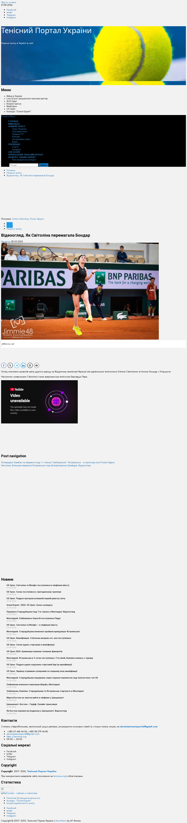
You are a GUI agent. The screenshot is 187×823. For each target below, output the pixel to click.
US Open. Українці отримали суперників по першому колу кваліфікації (42, 671)
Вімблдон (12, 106)
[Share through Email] (36, 365)
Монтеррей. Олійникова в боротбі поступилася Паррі (34, 618)
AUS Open (12, 101)
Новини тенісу (16, 126)
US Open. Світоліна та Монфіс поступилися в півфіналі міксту (38, 585)
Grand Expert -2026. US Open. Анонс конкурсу (30, 605)
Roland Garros (14, 103)
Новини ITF (18, 134)
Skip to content (8, 2)
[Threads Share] (30, 365)
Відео (10, 223)
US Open (11, 108)
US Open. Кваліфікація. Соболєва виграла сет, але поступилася (39, 638)
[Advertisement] (83, 66)
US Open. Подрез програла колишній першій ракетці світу (36, 598)
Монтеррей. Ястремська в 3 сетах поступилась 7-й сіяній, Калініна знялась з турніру (50, 658)
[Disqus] (93, 501)
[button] (8, 116)
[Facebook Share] (3, 365)
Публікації (14, 144)
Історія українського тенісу (20, 803)
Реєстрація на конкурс (24, 159)
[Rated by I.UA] (7, 790)
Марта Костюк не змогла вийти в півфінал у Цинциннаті (35, 697)
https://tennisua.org (16, 736)
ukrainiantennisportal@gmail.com (23, 734)
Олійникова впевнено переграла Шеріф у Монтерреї (33, 684)
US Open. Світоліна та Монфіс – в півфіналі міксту (32, 625)
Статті (15, 146)
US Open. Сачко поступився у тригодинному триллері (34, 592)
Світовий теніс (19, 131)
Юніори (16, 136)
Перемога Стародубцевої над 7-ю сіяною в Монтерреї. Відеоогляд (41, 612)
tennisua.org (59, 776)
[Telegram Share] (16, 365)
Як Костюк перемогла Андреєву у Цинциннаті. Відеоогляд (37, 711)
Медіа (10, 226)
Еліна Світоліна (20, 218)
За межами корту (21, 139)
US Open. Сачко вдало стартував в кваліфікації (30, 644)
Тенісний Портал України (46, 30)
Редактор (6, 241)
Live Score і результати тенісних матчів (27, 98)
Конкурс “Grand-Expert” (19, 111)
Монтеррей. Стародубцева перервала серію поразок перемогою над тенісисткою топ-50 (52, 678)
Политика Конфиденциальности (23, 798)
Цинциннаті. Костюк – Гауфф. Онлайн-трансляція (32, 704)
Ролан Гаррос (37, 218)
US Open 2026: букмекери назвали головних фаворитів (34, 651)
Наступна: (46, 465)
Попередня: (58, 462)
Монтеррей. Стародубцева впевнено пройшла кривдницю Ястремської (43, 631)
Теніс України (19, 129)
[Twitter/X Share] (10, 365)
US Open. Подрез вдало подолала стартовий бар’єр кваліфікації (39, 664)
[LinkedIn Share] (23, 365)
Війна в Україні (14, 96)
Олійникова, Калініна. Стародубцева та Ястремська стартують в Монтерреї (45, 691)
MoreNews (61, 820)
